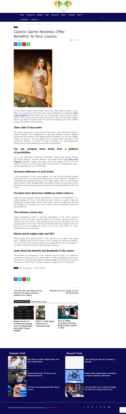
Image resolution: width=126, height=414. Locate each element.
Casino (20, 24)
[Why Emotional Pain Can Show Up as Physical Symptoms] (17, 376)
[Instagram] (88, 407)
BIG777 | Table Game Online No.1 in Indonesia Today (45, 323)
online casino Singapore (25, 268)
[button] (102, 18)
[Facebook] (15, 44)
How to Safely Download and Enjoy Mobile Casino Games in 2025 (67, 324)
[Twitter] (20, 44)
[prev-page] (15, 334)
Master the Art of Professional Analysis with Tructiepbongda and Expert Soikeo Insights (23, 326)
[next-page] (18, 334)
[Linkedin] (92, 407)
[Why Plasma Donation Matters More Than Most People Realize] (17, 362)
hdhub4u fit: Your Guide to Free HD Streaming (64, 292)
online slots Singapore (39, 268)
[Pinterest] (24, 44)
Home (15, 24)
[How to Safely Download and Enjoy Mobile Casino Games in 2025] (68, 312)
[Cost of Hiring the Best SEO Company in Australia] (74, 362)
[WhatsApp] (28, 44)
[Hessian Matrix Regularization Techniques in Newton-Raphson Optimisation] (74, 376)
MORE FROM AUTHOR (39, 302)
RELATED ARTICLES (22, 302)
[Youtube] (108, 407)
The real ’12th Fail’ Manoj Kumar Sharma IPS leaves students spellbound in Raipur (28, 293)
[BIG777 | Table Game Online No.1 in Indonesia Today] (46, 312)
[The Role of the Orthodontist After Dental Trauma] (17, 390)
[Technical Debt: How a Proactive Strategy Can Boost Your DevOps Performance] (74, 390)
